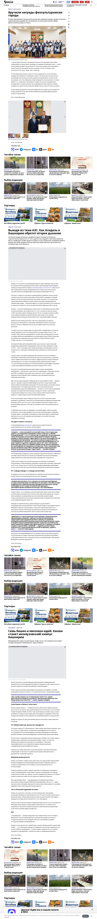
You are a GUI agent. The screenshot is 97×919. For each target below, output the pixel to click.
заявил (35, 700)
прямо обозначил (26, 425)
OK (81, 2)
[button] (64, 116)
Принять (85, 916)
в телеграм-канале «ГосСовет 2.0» (42, 287)
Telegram (75, 2)
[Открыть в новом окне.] (15, 149)
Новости (10, 9)
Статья (6, 5)
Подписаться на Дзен (61, 2)
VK (68, 2)
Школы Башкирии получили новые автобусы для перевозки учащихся (54, 5)
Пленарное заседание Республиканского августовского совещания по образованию (31, 5)
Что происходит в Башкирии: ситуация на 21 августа (77, 5)
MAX (87, 2)
